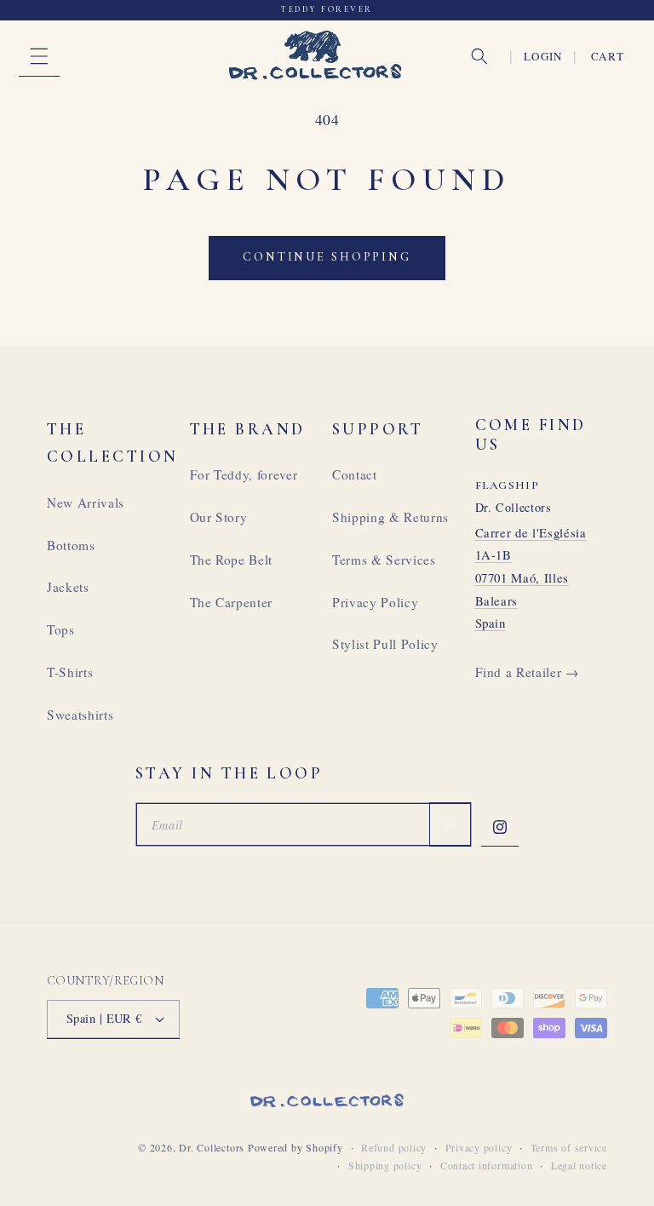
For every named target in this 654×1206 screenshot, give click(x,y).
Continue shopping (327, 257)
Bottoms (71, 545)
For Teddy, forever (244, 474)
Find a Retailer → (527, 672)
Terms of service (569, 1147)
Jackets (68, 586)
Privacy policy (479, 1147)
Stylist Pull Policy (385, 643)
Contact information (486, 1165)
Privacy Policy (375, 602)
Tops (61, 629)
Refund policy (394, 1147)
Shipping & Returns (390, 516)
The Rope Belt (231, 559)
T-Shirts (70, 672)
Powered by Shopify (295, 1147)
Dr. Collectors (211, 1147)
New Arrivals (85, 502)
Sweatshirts (80, 714)
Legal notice (579, 1165)
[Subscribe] (449, 824)
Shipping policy (385, 1165)
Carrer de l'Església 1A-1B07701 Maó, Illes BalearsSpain (531, 578)
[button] (39, 56)
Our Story (219, 516)
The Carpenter (231, 602)
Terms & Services (384, 559)
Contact (354, 474)
